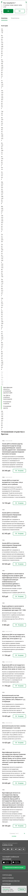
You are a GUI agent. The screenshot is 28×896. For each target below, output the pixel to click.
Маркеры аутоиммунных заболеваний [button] (2, 192)
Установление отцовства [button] (2, 378)
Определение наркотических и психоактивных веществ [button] (2, 260)
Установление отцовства (7, 402)
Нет (20, 11)
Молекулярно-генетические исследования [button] (2, 219)
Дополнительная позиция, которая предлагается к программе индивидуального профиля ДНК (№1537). (13, 590)
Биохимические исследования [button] (2, 69)
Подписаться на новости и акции (14, 867)
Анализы (4, 18)
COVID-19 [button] (2, 30)
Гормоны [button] (2, 113)
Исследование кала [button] (2, 148)
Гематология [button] (2, 84)
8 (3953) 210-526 (7, 845)
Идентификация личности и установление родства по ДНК (7, 390)
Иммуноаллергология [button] (2, 134)
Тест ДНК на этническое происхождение (7, 397)
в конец (14, 836)
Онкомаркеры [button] (2, 238)
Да (8, 11)
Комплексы (15, 18)
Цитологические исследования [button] (2, 420)
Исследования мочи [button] (2, 163)
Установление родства (7, 407)
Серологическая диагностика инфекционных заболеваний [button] (2, 350)
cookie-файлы (5, 889)
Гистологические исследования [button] (2, 99)
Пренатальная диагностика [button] (2, 287)
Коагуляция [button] (2, 175)
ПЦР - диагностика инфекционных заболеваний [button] (2, 314)
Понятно (21, 889)
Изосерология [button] (2, 121)
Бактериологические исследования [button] (2, 46)
